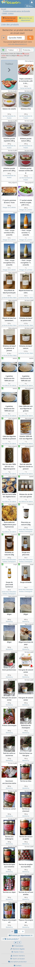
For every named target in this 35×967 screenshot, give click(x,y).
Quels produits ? (12, 939)
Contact (18, 965)
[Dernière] (23, 931)
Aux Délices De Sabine (9, 385)
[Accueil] (11, 2)
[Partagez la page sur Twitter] (15, 942)
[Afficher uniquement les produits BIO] (3, 50)
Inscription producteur (18, 962)
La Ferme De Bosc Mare (9, 297)
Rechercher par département (26, 19)
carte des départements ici (17, 44)
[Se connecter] (32, 2)
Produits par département (21, 935)
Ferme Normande (25, 88)
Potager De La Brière (9, 207)
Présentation (18, 946)
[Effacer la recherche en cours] (3, 37)
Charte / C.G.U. (18, 952)
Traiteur (20, 55)
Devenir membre (18, 956)
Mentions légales (18, 949)
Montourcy (9, 621)
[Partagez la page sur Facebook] (19, 942)
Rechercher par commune (10, 19)
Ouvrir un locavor (18, 959)
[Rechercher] (30, 37)
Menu (30, 6)
